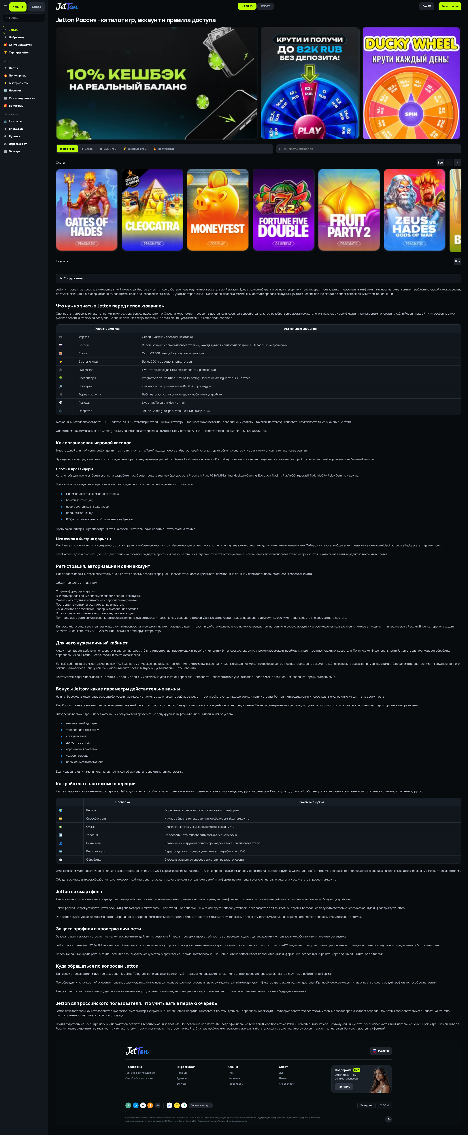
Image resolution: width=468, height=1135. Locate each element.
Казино (18, 7)
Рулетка (12, 136)
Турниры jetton (17, 52)
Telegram (367, 1105)
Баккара (12, 151)
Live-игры (13, 121)
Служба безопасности (139, 1078)
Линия (283, 1078)
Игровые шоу (15, 144)
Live (281, 1072)
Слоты (11, 68)
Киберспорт (286, 1083)
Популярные (15, 75)
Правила (182, 1072)
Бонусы (181, 1083)
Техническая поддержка (140, 1072)
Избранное (14, 37)
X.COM (384, 1105)
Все (440, 162)
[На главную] (67, 6)
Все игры (67, 148)
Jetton (11, 30)
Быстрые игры (16, 83)
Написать (344, 1086)
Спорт (36, 7)
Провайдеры (235, 1083)
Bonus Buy (13, 105)
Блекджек (14, 128)
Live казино (234, 1078)
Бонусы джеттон (18, 45)
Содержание (73, 278)
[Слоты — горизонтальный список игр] (258, 210)
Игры (231, 1072)
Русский (383, 1050)
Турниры (182, 1078)
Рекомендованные (19, 98)
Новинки (12, 90)
